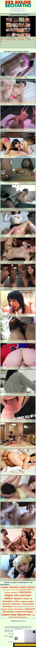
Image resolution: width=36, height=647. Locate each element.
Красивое (21, 39)
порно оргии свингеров (12, 609)
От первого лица (10, 39)
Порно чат (21, 10)
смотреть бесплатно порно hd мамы (19, 610)
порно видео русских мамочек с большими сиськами (18, 604)
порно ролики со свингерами (10, 589)
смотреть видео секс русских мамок (18, 595)
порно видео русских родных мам (23, 606)
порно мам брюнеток (16, 614)
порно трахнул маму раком (18, 587)
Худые (28, 39)
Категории (14, 10)
